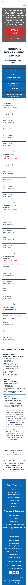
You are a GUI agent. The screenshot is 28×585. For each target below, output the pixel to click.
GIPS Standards (14, 540)
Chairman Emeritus (14, 494)
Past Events (14, 503)
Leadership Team (14, 500)
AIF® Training (14, 521)
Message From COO (14, 492)
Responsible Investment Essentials (14, 524)
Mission (14, 489)
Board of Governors (14, 497)
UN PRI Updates (14, 543)
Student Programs (14, 531)
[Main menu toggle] (24, 3)
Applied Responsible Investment (12, 527)
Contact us (14, 506)
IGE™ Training (14, 518)
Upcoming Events (14, 546)
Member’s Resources (14, 557)
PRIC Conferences (14, 515)
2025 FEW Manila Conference (14, 548)
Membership (14, 554)
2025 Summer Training (14, 552)
